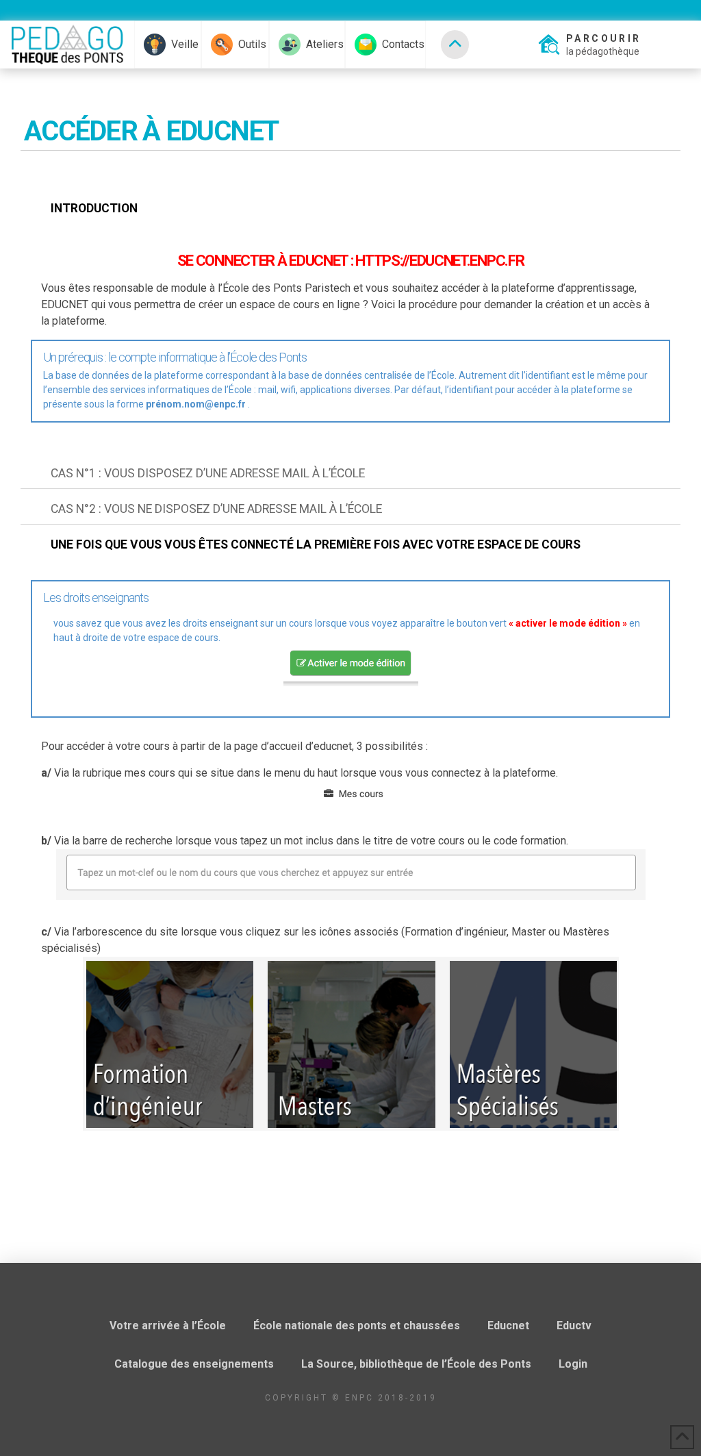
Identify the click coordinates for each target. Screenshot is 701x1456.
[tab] (350, 208)
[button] (588, 45)
